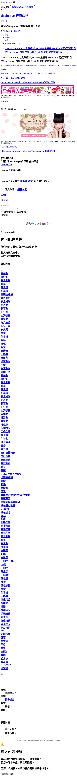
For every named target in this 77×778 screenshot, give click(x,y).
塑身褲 (4, 662)
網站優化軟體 (8, 505)
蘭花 (3, 470)
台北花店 (5, 533)
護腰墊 (4, 488)
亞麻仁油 (5, 431)
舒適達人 (5, 624)
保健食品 (5, 428)
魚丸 (3, 347)
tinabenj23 (6, 164)
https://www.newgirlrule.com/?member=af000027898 (28, 82)
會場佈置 (5, 529)
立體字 (4, 550)
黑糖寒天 (5, 498)
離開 (11, 774)
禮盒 (3, 333)
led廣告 (5, 568)
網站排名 (5, 512)
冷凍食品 (5, 361)
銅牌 (3, 554)
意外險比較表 (8, 452)
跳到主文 (4, 21)
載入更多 (4, 200)
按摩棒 (4, 603)
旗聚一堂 (5, 326)
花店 (3, 518)
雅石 (3, 467)
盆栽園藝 (5, 463)
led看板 (5, 575)
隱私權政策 (50, 740)
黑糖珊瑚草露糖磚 (10, 502)
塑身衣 (4, 658)
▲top (4, 194)
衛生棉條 (5, 620)
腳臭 (3, 284)
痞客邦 (23, 181)
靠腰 (3, 481)
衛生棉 (4, 617)
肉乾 (3, 343)
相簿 (6, 35)
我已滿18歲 (5, 774)
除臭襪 (4, 287)
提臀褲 (4, 668)
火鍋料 (4, 354)
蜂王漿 (4, 435)
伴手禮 (4, 336)
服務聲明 (57, 740)
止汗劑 (4, 312)
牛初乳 (4, 438)
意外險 (4, 449)
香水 (3, 648)
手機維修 (5, 613)
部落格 (7, 37)
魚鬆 (3, 340)
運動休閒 (22, 189)
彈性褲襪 (5, 585)
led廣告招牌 (7, 561)
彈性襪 (4, 578)
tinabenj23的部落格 (14, 15)
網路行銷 (5, 627)
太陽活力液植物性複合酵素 (15, 495)
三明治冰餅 (7, 294)
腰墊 (3, 484)
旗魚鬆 (4, 329)
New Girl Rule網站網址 (13, 78)
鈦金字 (4, 571)
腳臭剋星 (5, 280)
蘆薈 (3, 637)
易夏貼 (4, 305)
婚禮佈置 (5, 525)
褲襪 (3, 582)
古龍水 (4, 651)
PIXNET (23, 740)
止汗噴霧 (5, 315)
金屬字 (4, 557)
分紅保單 (5, 456)
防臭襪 (4, 291)
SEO (3, 515)
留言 (30, 181)
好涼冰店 (5, 298)
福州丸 (4, 357)
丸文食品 (5, 322)
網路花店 (5, 522)
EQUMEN (6, 665)
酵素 (3, 445)
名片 (6, 40)
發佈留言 (4, 215)
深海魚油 (5, 442)
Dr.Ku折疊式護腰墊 (11, 474)
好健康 (4, 424)
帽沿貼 (4, 277)
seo (2, 630)
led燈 (3, 564)
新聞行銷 (5, 634)
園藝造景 (5, 459)
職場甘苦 (17, 31)
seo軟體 (5, 509)
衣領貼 (4, 273)
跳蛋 (3, 606)
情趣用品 (5, 599)
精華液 (4, 641)
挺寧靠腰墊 (7, 477)
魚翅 (3, 365)
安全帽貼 (5, 301)
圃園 (3, 655)
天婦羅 (4, 350)
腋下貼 (4, 308)
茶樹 (3, 644)
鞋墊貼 (4, 319)
